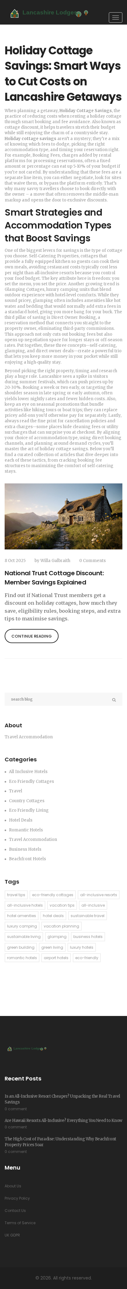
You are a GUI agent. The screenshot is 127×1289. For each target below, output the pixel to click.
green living (52, 947)
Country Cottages (26, 800)
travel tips (16, 894)
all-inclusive (93, 905)
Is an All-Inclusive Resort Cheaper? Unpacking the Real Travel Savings (62, 1099)
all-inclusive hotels (25, 905)
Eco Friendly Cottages (31, 781)
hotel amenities (21, 915)
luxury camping (22, 926)
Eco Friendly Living (29, 810)
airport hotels (56, 957)
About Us (13, 1186)
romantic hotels (22, 957)
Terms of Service (20, 1222)
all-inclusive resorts (98, 894)
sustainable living (24, 936)
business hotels (88, 936)
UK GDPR (12, 1235)
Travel (15, 791)
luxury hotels (81, 947)
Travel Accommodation (33, 839)
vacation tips (62, 905)
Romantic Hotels (26, 830)
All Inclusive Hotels (28, 771)
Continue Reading (31, 636)
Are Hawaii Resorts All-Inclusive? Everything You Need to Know (63, 1120)
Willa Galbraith (55, 560)
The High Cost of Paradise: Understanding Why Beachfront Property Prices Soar (60, 1142)
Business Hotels (25, 849)
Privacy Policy (17, 1198)
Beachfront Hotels (27, 858)
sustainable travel (87, 915)
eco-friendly (86, 957)
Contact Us (15, 1210)
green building (21, 947)
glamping (57, 936)
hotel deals (53, 915)
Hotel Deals (20, 820)
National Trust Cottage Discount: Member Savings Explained (54, 578)
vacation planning (61, 926)
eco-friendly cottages (52, 894)
